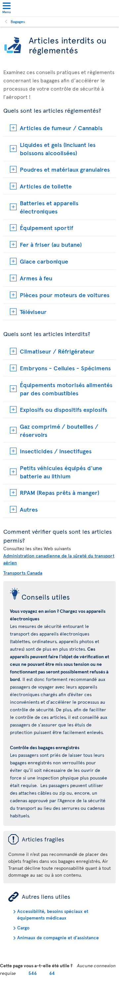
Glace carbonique (44, 261)
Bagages (18, 21)
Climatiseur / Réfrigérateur (57, 351)
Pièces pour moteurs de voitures (64, 295)
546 (32, 973)
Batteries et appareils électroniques (49, 207)
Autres (29, 509)
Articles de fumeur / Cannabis (61, 128)
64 (52, 973)
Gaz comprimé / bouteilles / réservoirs (59, 430)
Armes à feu (36, 278)
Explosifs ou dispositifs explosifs (63, 409)
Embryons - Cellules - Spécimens (65, 368)
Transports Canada (22, 573)
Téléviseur (33, 311)
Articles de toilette (46, 186)
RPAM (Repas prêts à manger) (59, 492)
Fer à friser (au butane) (51, 244)
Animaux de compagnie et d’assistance (58, 937)
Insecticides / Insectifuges (56, 451)
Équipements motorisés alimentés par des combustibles (66, 389)
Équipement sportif (46, 227)
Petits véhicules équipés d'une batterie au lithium (61, 472)
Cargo (23, 927)
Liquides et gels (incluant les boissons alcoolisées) (58, 148)
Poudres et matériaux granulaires (65, 169)
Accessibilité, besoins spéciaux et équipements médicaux (52, 914)
